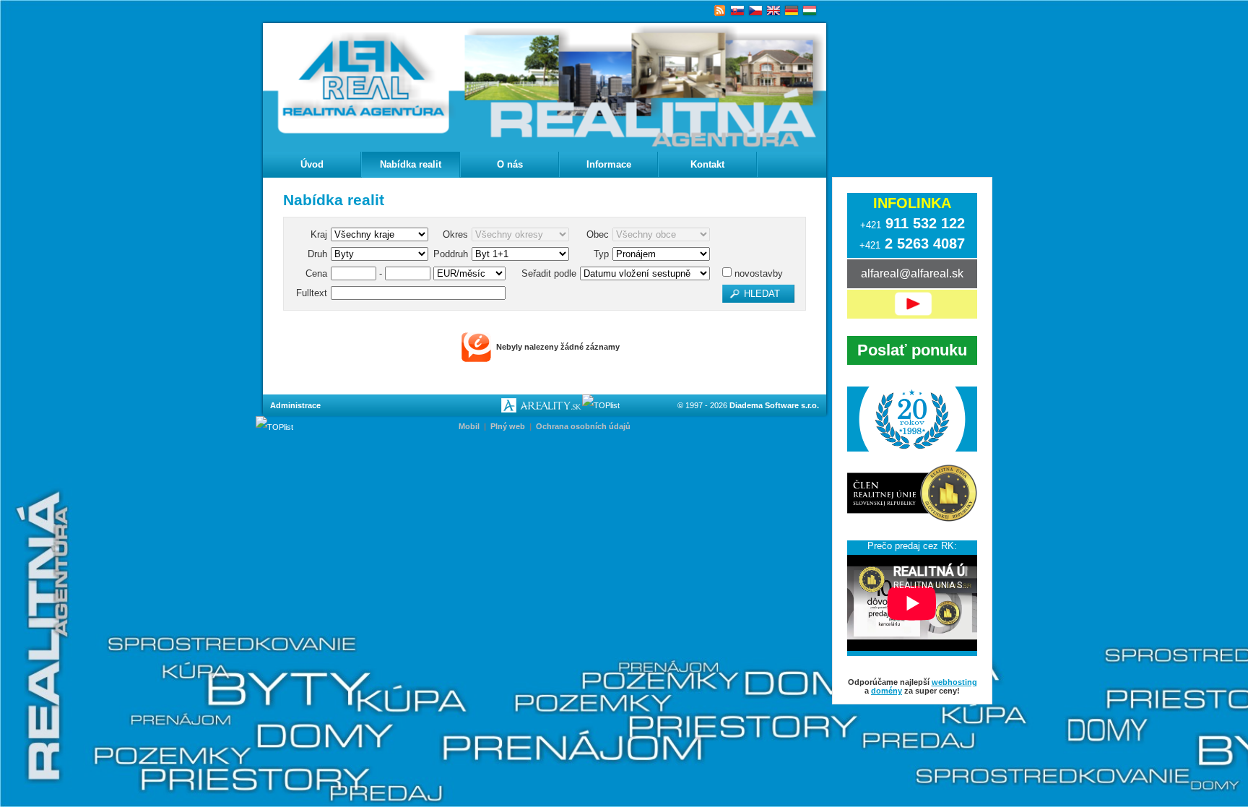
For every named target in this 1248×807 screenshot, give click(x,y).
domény (886, 690)
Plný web (507, 426)
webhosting (954, 682)
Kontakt (707, 164)
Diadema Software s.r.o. (774, 405)
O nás (510, 164)
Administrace (295, 405)
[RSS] (720, 11)
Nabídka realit (410, 164)
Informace (608, 164)
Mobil (469, 426)
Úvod (312, 164)
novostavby (757, 273)
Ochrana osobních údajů (583, 426)
